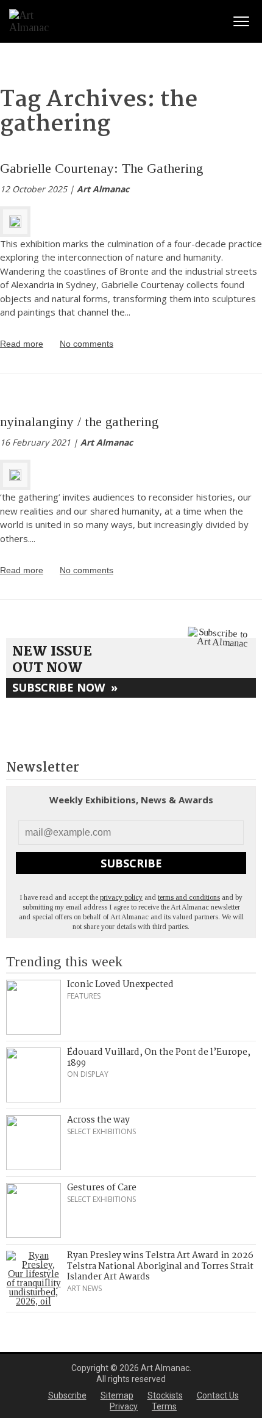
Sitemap (117, 1395)
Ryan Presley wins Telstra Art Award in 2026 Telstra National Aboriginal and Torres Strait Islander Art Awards (160, 1266)
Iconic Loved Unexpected (120, 984)
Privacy (124, 1406)
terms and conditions (189, 897)
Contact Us (218, 1395)
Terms (164, 1406)
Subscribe (131, 863)
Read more (21, 344)
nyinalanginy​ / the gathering (79, 421)
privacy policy (121, 897)
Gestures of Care (101, 1188)
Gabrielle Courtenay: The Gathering (101, 168)
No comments (86, 344)
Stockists (165, 1395)
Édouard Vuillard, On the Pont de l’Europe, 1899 (158, 1058)
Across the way (98, 1120)
